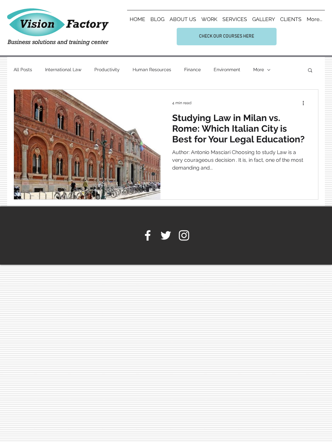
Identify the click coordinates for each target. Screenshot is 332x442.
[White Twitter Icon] (166, 235)
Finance (192, 69)
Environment (227, 69)
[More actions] (305, 103)
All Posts (23, 69)
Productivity (107, 69)
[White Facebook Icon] (148, 235)
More (258, 69)
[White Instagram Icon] (184, 235)
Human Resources (152, 69)
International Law (63, 69)
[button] (310, 70)
